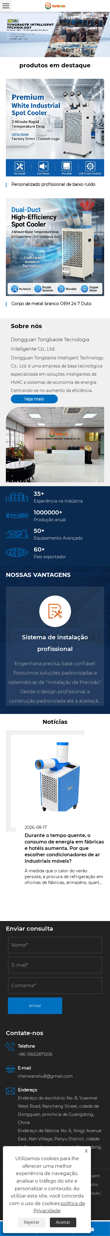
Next (98, 34)
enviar (35, 1005)
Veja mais (34, 399)
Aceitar (63, 1222)
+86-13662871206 (35, 1054)
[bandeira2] (55, 34)
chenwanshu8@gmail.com (45, 1076)
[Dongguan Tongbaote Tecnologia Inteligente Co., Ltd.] (55, 5)
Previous (11, 34)
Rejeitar (32, 1222)
